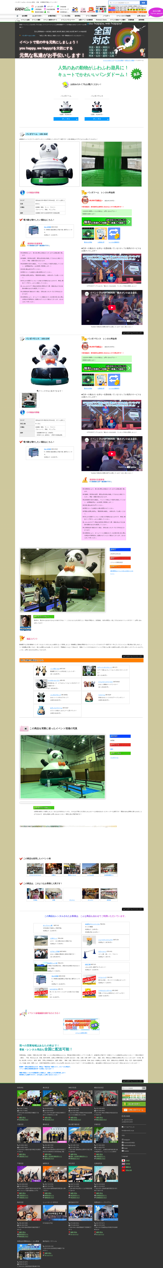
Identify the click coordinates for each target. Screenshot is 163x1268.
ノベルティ (106, 16)
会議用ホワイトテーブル (105, 997)
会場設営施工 (52, 16)
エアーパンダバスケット (104, 667)
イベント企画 (25, 20)
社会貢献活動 (51, 9)
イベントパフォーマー (68, 20)
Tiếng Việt (129, 1243)
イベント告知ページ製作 (118, 20)
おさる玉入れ (54, 1062)
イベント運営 (36, 20)
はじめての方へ (37, 16)
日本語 (128, 1233)
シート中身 (17, 20)
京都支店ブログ (100, 1232)
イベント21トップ (108, 60)
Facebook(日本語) (129, 1216)
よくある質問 (39, 6)
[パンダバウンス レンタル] (49, 388)
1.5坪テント (53, 1011)
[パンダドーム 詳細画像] (112, 187)
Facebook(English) (129, 1218)
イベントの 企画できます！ (156, 12)
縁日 (111, 781)
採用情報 (141, 20)
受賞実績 (131, 20)
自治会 (109, 967)
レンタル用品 (66, 16)
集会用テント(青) (52, 1036)
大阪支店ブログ (23, 1229)
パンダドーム (114, 790)
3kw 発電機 (47, 227)
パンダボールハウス (54, 680)
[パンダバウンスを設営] (63, 580)
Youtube (126, 1224)
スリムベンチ (102, 1050)
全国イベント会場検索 (86, 20)
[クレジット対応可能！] (101, 12)
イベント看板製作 (91, 16)
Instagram (127, 1213)
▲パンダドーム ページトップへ (132, 333)
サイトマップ (64, 9)
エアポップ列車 (55, 1024)
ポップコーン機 (61, 998)
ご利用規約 (38, 9)
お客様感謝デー (109, 942)
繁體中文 (128, 1240)
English (128, 1237)
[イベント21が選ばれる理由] (91, 12)
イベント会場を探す (81, 1106)
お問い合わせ (141, 16)
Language (63, 6)
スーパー (90, 967)
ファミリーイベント (35, 942)
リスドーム (101, 695)
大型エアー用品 (129, 60)
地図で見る (22, 1190)
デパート (72, 967)
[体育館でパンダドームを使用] (63, 799)
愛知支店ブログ (49, 1232)
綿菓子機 (101, 1037)
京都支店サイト (100, 1229)
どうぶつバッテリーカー (105, 682)
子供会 (35, 967)
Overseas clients (101, 20)
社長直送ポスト (65, 12)
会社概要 (24, 16)
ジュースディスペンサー (105, 1012)
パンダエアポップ (55, 695)
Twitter (126, 1221)
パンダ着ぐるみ (55, 668)
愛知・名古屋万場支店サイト (53, 1229)
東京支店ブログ (49, 1193)
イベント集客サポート (50, 20)
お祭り (54, 942)
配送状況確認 (39, 12)
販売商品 (77, 16)
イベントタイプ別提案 (123, 16)
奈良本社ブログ (23, 1193)
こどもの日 (90, 942)
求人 (48, 12)
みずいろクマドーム (56, 708)
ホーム (17, 16)
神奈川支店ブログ (75, 1193)
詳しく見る (66, 119)
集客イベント (72, 942)
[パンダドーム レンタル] (49, 187)
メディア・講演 (52, 6)
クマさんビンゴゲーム (105, 1063)
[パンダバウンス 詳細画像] (29, 408)
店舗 (53, 967)
